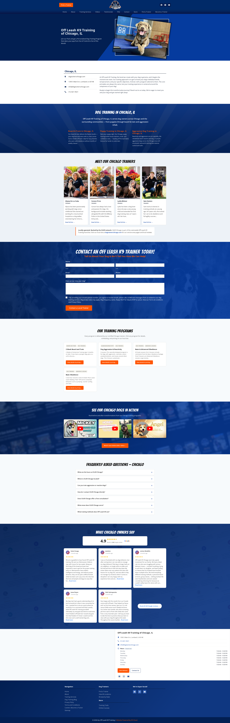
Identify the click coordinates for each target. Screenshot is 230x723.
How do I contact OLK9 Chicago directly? (91, 492)
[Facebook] (161, 5)
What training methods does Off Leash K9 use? (93, 512)
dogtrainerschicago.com (113, 232)
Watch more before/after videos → (115, 445)
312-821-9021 (124, 641)
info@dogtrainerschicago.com (129, 645)
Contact (126, 12)
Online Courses (104, 708)
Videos (97, 12)
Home (65, 12)
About (73, 12)
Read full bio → (70, 222)
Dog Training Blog (71, 700)
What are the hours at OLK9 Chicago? (90, 472)
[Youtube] (144, 691)
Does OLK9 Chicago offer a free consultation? (93, 499)
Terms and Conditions (72, 705)
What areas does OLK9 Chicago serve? (91, 505)
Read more (72, 581)
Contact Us (135, 670)
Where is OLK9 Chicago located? (88, 479)
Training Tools (103, 705)
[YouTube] (169, 5)
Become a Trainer (161, 12)
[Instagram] (165, 5)
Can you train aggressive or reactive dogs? (92, 485)
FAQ (118, 12)
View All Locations (105, 694)
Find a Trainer (66, 5)
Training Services (85, 12)
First (67, 268)
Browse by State (104, 697)
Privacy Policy (76, 302)
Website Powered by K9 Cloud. (127, 720)
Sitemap (67, 710)
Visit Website (123, 670)
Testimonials (108, 12)
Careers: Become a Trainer (74, 708)
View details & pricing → (74, 362)
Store (135, 12)
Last (117, 268)
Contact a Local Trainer (78, 308)
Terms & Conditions (156, 300)
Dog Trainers (104, 687)
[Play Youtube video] (80, 428)
